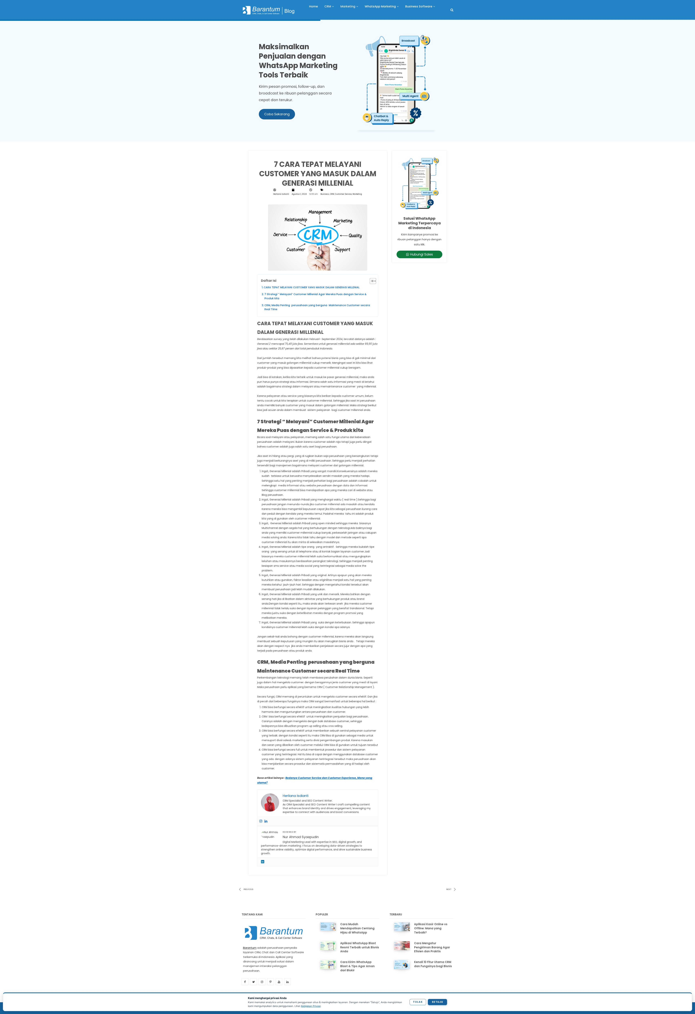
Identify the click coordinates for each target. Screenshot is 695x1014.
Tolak (418, 1002)
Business (325, 194)
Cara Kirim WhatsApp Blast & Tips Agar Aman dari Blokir (357, 966)
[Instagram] (260, 821)
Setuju (437, 1002)
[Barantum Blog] (269, 10)
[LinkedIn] (262, 861)
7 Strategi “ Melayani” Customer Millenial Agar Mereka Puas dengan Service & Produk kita (315, 296)
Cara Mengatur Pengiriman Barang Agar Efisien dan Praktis (432, 947)
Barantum (249, 948)
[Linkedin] (266, 821)
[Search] (451, 10)
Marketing (357, 194)
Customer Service (343, 194)
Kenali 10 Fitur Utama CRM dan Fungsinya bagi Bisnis (433, 964)
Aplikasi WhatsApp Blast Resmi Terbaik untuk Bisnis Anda (359, 947)
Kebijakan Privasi (311, 1006)
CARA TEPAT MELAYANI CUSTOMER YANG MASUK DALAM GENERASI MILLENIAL (311, 287)
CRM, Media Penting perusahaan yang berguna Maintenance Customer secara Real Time (317, 307)
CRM (332, 194)
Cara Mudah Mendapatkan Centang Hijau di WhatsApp (357, 928)
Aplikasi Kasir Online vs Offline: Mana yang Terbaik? (430, 928)
